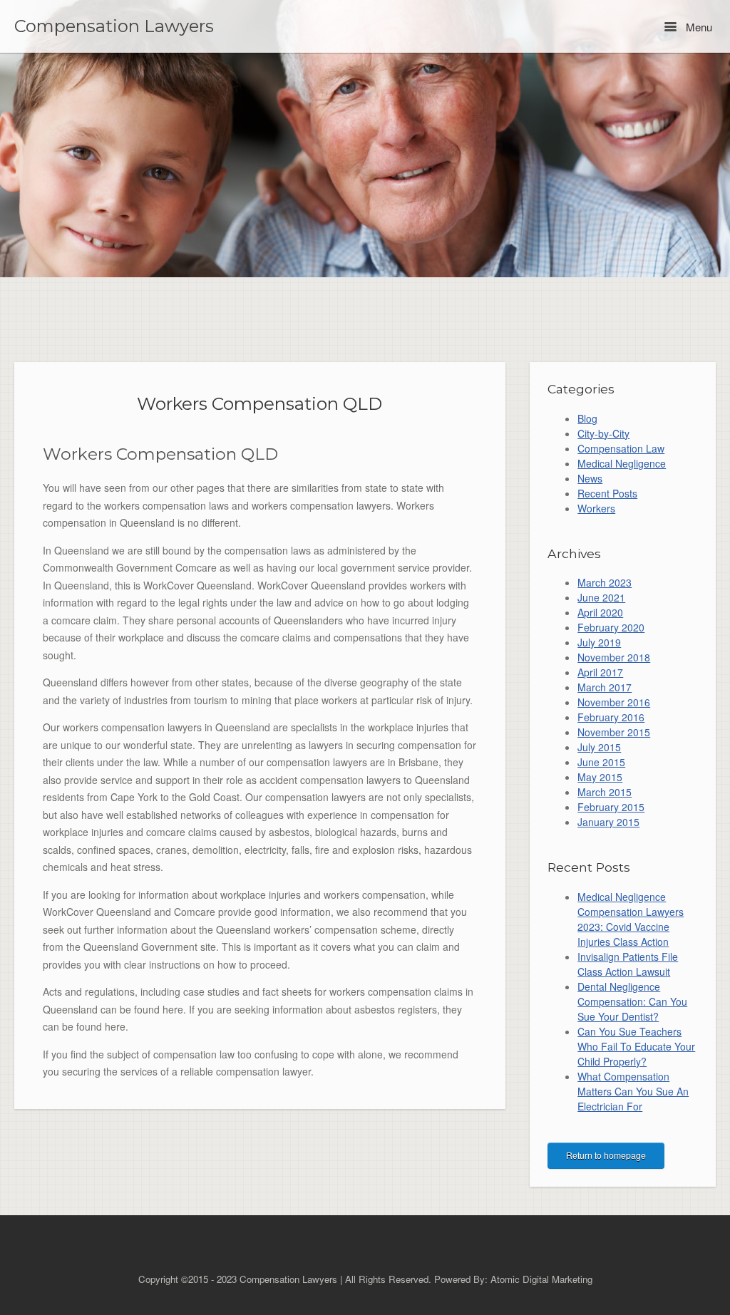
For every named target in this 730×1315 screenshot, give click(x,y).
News (589, 478)
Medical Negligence (621, 463)
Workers (596, 508)
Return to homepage (606, 1155)
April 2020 (600, 612)
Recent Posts (607, 493)
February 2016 (610, 717)
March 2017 (604, 687)
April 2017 (600, 672)
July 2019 (599, 642)
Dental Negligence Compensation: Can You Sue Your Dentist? (632, 1001)
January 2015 (608, 822)
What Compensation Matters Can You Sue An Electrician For (633, 1091)
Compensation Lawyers (114, 26)
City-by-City (603, 433)
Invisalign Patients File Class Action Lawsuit (627, 964)
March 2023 (604, 582)
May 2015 (599, 777)
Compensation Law (620, 448)
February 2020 (610, 627)
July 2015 (599, 747)
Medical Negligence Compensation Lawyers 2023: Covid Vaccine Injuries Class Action (630, 919)
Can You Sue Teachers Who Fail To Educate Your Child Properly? (636, 1046)
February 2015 (610, 807)
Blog (587, 418)
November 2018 (613, 657)
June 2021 (601, 597)
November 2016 (613, 702)
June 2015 (601, 762)
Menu (697, 26)
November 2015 (613, 732)
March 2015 (604, 792)
